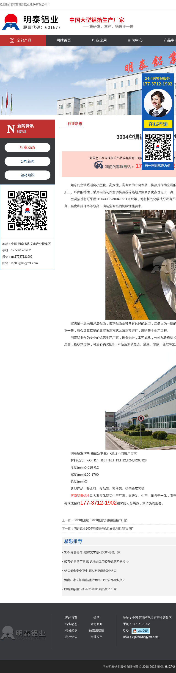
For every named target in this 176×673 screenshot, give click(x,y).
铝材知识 (27, 175)
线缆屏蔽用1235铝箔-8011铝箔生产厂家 (90, 589)
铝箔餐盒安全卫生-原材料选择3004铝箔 (90, 570)
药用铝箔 (71, 637)
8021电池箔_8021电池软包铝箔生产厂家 (100, 520)
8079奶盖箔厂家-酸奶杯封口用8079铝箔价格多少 (96, 561)
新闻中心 (135, 40)
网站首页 (63, 40)
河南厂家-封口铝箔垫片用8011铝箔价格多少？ (94, 580)
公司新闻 (27, 161)
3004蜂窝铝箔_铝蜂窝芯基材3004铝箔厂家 (92, 552)
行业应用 (99, 40)
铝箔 (96, 617)
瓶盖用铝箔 (96, 630)
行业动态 (27, 147)
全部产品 (24, 40)
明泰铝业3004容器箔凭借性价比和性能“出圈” (103, 528)
